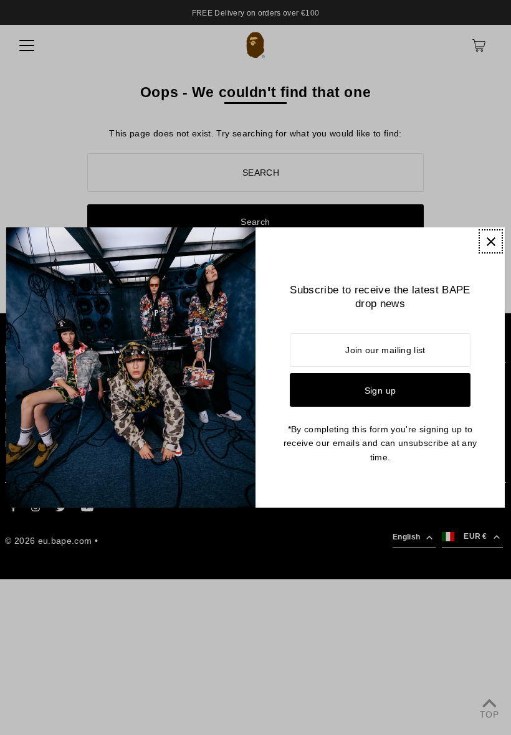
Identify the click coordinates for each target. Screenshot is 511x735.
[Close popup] (491, 241)
